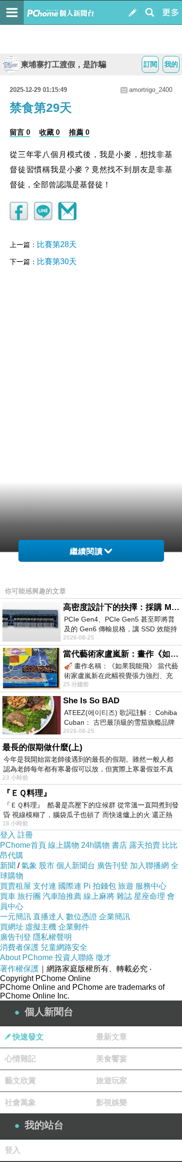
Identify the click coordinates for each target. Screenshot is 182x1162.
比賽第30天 (57, 261)
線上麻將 (99, 896)
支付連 (44, 886)
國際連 (70, 886)
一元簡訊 (15, 916)
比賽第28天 (57, 244)
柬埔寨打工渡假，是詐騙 (63, 64)
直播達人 (48, 916)
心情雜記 (20, 1059)
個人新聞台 (75, 865)
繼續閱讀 (86, 551)
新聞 (8, 865)
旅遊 (125, 886)
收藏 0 (49, 132)
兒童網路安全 (64, 947)
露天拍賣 (144, 845)
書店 (119, 845)
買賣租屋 (15, 886)
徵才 (103, 957)
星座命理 (149, 896)
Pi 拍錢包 (99, 886)
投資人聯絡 (74, 957)
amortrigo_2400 (150, 89)
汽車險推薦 (62, 896)
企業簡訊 (114, 916)
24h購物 (95, 845)
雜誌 (124, 896)
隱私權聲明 (52, 937)
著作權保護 (19, 969)
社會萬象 (20, 1102)
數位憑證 (81, 916)
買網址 (11, 927)
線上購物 (63, 845)
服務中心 (150, 886)
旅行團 (29, 896)
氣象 (29, 865)
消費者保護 (19, 947)
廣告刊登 (112, 865)
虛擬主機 (40, 927)
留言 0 (20, 132)
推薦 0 (79, 132)
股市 (46, 865)
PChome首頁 (23, 845)
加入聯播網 (149, 865)
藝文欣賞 (20, 1080)
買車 (8, 896)
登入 (8, 835)
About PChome (26, 957)
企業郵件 (73, 927)
